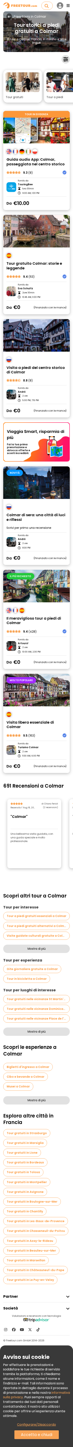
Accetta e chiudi (36, 1434)
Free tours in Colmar (30, 16)
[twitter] (30, 1329)
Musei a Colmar (18, 1086)
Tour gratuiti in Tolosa (23, 1172)
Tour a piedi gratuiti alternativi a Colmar (37, 926)
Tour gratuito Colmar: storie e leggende (34, 265)
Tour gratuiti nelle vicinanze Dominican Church (38, 1009)
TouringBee (25, 184)
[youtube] (21, 1329)
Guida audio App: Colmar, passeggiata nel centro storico (35, 161)
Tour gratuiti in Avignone (25, 1192)
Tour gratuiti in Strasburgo (27, 1133)
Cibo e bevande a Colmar (25, 1077)
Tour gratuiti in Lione (22, 1153)
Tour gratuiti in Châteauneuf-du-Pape (35, 1270)
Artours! (23, 643)
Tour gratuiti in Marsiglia (25, 1143)
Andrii (21, 391)
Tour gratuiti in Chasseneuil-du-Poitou (36, 1231)
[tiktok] (38, 1329)
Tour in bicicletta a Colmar (27, 979)
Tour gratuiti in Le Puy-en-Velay (30, 1280)
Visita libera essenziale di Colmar (30, 724)
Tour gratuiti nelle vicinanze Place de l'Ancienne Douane (38, 1019)
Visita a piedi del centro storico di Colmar (35, 370)
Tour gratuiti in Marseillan (26, 1260)
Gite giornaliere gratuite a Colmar (32, 969)
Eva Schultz (25, 288)
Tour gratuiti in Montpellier (27, 1182)
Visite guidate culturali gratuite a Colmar (38, 936)
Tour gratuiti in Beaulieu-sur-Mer (31, 1251)
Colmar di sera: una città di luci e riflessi (35, 517)
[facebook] (13, 1329)
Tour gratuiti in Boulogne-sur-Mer (32, 1202)
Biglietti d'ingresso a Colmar (28, 1067)
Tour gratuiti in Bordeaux (25, 1162)
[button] (22, 86)
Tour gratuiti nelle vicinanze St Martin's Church (38, 999)
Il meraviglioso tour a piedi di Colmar (33, 620)
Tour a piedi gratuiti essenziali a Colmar (36, 916)
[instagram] (5, 1329)
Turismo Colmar (28, 747)
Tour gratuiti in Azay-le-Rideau (30, 1241)
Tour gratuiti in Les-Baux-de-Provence (35, 1221)
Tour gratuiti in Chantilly (25, 1211)
